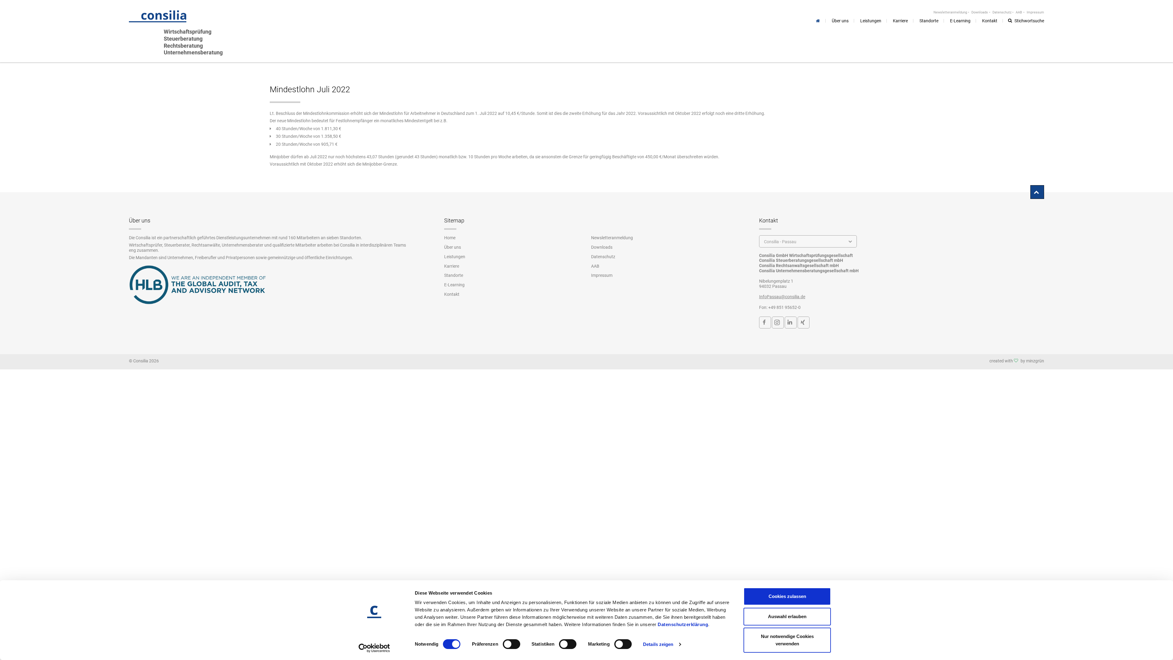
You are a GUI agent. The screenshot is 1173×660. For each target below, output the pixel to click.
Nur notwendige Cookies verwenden (787, 640)
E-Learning (454, 284)
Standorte (453, 275)
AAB (1019, 12)
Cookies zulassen (787, 596)
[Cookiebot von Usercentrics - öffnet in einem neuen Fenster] (374, 648)
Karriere (451, 266)
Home (449, 237)
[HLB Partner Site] (197, 284)
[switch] (511, 644)
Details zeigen (658, 644)
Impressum (1035, 12)
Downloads (979, 12)
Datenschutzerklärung (683, 624)
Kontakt (451, 294)
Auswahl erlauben (787, 616)
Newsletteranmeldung (950, 12)
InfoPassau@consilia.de (782, 296)
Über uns (452, 247)
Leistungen (454, 256)
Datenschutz (1001, 12)
